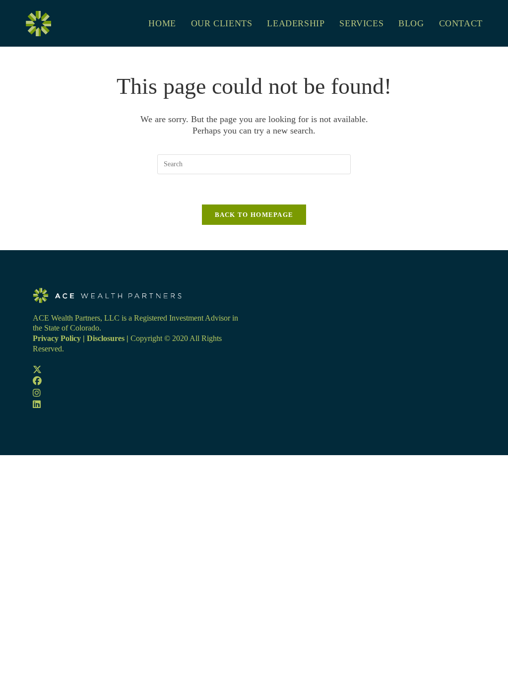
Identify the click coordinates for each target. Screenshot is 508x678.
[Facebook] (37, 381)
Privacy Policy (57, 338)
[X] (37, 370)
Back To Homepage (254, 214)
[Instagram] (37, 393)
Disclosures (106, 338)
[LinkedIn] (37, 404)
